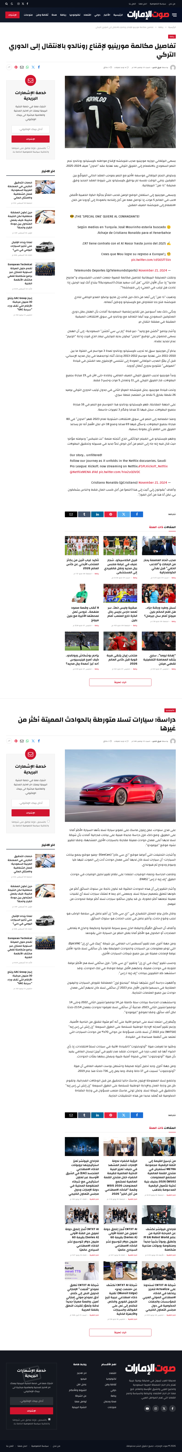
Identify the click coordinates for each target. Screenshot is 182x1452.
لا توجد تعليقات (120, 67)
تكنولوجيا (74, 15)
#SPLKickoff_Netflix (153, 466)
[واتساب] (27, 67)
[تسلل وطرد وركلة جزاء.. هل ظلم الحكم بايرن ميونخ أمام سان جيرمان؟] (159, 593)
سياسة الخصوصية (158, 4)
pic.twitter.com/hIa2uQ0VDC (119, 472)
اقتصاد (87, 15)
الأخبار (107, 15)
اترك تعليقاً (120, 682)
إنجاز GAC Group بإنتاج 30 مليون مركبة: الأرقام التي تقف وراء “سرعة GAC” (19, 304)
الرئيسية (118, 15)
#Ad (95, 472)
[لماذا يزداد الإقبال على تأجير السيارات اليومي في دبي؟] (45, 247)
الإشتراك (12, 15)
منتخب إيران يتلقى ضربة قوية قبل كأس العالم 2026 (122, 659)
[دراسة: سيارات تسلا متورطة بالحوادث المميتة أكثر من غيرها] (120, 785)
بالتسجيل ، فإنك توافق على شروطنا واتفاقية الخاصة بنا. (30, 150)
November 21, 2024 (152, 270)
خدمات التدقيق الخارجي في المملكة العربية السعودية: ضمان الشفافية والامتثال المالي (20, 190)
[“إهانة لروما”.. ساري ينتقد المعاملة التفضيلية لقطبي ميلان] (159, 641)
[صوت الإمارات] (148, 14)
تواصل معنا (80, 1401)
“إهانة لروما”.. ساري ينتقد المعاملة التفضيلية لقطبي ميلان (159, 659)
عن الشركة (81, 1396)
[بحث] (6, 3)
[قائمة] (174, 15)
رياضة (63, 15)
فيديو (84, 1379)
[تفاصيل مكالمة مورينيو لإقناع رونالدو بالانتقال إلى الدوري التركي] (120, 112)
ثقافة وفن (42, 15)
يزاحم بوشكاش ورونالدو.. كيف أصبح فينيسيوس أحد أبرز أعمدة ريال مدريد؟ (82, 659)
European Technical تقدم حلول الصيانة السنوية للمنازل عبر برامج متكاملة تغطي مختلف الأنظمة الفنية (19, 274)
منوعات (28, 15)
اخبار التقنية (171, 1195)
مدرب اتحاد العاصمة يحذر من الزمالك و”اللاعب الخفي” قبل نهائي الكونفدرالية (160, 566)
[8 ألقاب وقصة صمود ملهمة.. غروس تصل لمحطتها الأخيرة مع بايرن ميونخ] (82, 593)
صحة (54, 15)
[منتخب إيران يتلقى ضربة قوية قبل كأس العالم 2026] (120, 641)
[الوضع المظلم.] (12, 3)
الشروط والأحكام (78, 1390)
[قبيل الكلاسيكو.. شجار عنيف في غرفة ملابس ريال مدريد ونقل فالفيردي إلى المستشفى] (120, 545)
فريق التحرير (156, 67)
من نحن (172, 4)
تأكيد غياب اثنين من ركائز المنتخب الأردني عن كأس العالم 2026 (82, 564)
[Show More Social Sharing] (9, 67)
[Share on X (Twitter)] (33, 67)
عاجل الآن (82, 1384)
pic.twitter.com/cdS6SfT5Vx (151, 260)
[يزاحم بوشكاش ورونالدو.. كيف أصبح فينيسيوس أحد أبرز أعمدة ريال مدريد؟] (82, 641)
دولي (97, 15)
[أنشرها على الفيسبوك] (38, 67)
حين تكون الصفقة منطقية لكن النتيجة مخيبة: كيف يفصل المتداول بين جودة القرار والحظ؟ (20, 220)
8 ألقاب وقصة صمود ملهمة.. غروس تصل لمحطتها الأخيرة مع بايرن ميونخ (83, 614)
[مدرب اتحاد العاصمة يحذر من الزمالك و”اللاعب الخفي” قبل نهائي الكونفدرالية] (159, 545)
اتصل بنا (132, 4)
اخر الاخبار (82, 1373)
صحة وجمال (110, 1401)
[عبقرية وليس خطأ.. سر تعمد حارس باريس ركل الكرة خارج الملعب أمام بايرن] (120, 593)
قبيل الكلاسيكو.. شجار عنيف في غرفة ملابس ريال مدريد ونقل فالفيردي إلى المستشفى (120, 566)
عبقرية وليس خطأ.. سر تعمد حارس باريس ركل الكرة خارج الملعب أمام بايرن (122, 614)
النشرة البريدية (79, 1407)
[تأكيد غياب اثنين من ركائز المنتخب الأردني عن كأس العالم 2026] (82, 545)
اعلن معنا (143, 4)
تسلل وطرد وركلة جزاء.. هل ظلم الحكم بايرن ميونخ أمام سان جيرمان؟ (160, 612)
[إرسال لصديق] (21, 67)
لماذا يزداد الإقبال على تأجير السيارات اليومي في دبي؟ (21, 246)
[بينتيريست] (16, 67)
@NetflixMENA (80, 472)
